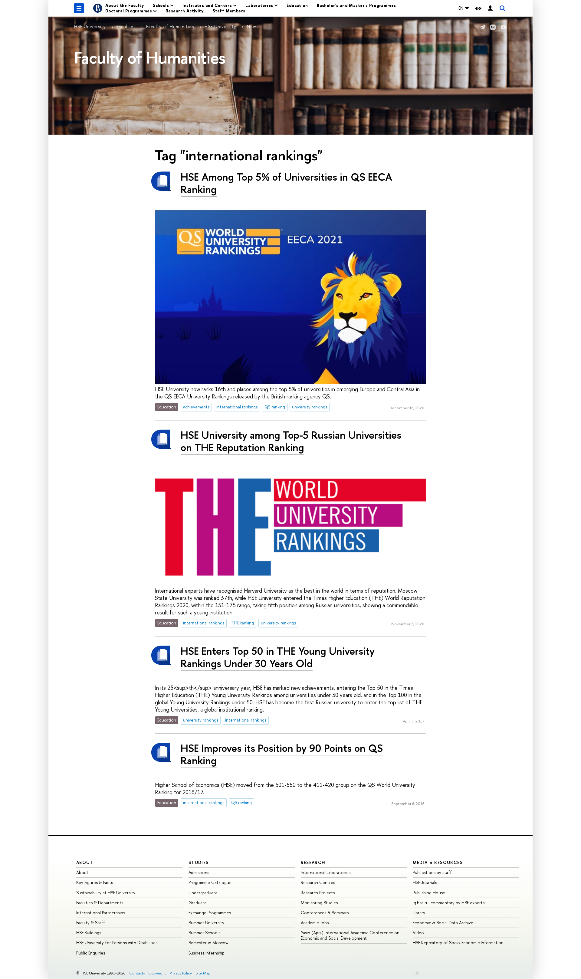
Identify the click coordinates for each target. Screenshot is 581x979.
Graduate (198, 902)
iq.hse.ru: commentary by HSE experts (448, 902)
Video (418, 932)
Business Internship (207, 953)
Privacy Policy (181, 973)
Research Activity (184, 11)
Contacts (137, 973)
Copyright (157, 973)
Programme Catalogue (210, 882)
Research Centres (318, 882)
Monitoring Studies (319, 902)
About (84, 862)
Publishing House (429, 893)
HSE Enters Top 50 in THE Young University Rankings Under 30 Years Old (278, 657)
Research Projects (318, 893)
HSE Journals (425, 882)
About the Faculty (124, 5)
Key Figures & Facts (94, 882)
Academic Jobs (315, 922)
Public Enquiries (90, 953)
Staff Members (228, 11)
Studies (199, 862)
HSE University (90, 26)
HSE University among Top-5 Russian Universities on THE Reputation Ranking (291, 441)
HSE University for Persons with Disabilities (116, 942)
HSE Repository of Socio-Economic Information (458, 942)
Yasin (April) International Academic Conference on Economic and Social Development (350, 935)
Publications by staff (432, 872)
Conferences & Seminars (325, 912)
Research (313, 862)
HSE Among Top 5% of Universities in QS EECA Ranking (286, 183)
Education (297, 5)
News (252, 26)
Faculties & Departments (99, 902)
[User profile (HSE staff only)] (490, 8)
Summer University (206, 922)
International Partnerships (100, 912)
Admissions (199, 872)
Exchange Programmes (210, 912)
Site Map (203, 973)
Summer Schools (204, 932)
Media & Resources (438, 862)
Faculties (126, 26)
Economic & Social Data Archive (443, 922)
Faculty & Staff (90, 922)
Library (419, 912)
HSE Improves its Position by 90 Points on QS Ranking (282, 754)
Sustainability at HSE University (105, 893)
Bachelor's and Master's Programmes (356, 5)
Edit (416, 973)
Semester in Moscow (208, 942)
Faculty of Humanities (170, 26)
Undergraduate (203, 893)
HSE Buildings (88, 932)
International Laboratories (325, 872)
